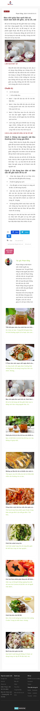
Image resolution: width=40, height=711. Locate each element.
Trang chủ (16, 678)
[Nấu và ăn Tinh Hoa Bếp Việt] (10, 3)
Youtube (30, 696)
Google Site (4, 678)
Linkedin (35, 693)
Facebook (30, 681)
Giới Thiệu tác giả (9, 251)
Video (15, 684)
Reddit (29, 690)
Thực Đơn (16, 687)
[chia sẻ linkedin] (9, 236)
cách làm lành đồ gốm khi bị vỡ (15, 244)
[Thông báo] (30, 3)
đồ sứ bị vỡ (28, 244)
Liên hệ (3, 681)
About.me (3, 684)
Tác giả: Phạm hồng (23, 261)
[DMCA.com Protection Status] (20, 708)
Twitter (29, 684)
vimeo (34, 696)
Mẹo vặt (16, 681)
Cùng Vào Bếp (17, 689)
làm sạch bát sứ (19, 240)
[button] (23, 3)
